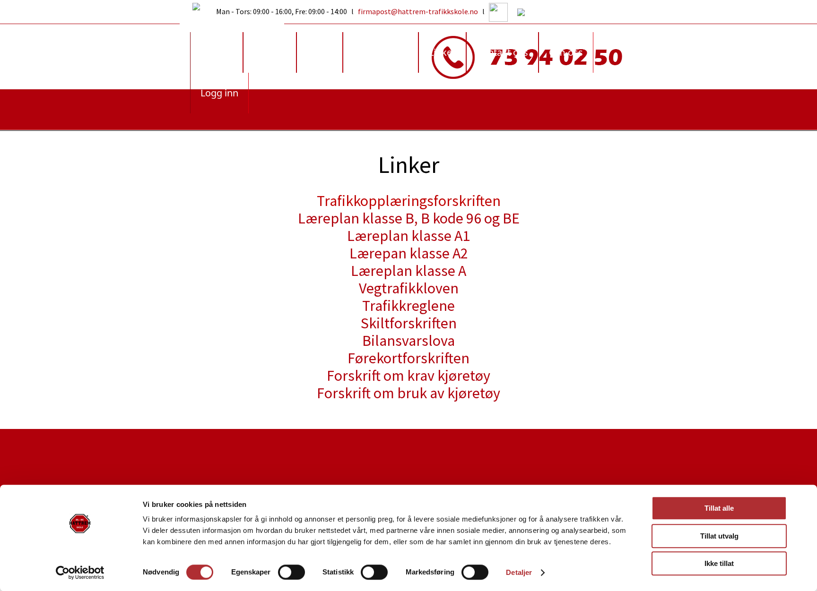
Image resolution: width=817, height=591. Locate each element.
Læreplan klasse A (408, 270)
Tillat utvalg (719, 536)
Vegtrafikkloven (409, 288)
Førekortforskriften (408, 358)
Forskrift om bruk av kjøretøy (408, 393)
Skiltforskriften (409, 323)
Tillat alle (719, 508)
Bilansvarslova (408, 340)
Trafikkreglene (408, 305)
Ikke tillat (719, 563)
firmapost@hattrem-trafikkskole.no (418, 11)
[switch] (291, 572)
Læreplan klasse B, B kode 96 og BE (409, 218)
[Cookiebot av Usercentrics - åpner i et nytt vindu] (80, 572)
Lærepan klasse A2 (408, 253)
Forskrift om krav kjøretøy (408, 375)
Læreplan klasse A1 (408, 235)
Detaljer (519, 572)
